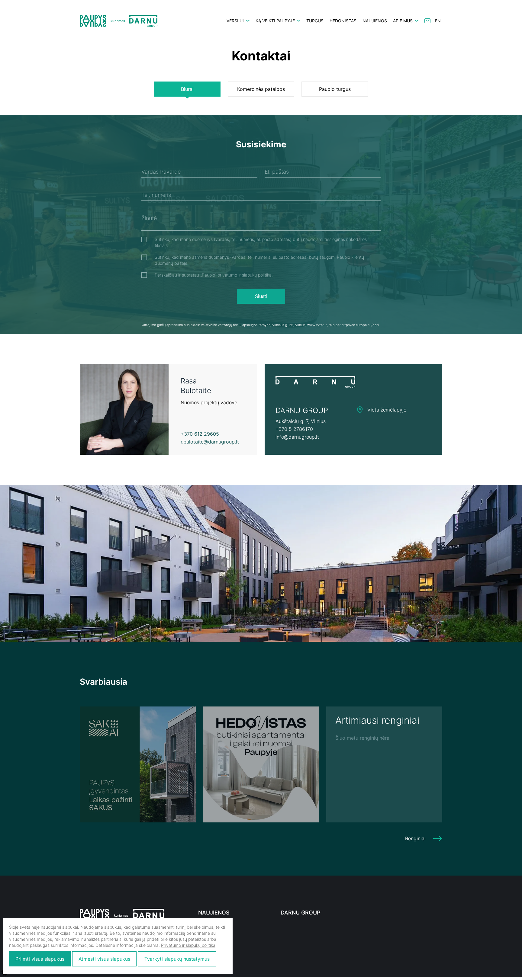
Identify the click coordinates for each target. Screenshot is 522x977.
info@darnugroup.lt (297, 437)
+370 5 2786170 (294, 429)
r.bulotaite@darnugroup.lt (210, 442)
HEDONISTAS (343, 20)
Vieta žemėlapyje (384, 410)
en (438, 20)
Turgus (315, 20)
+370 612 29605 (200, 434)
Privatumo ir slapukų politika (188, 945)
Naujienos (374, 20)
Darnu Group (301, 912)
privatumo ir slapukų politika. (245, 274)
